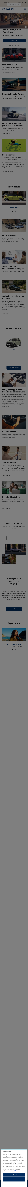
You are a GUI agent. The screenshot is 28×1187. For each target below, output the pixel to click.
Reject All (14, 1179)
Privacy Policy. (14, 1170)
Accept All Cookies (13, 1174)
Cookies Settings (14, 1183)
